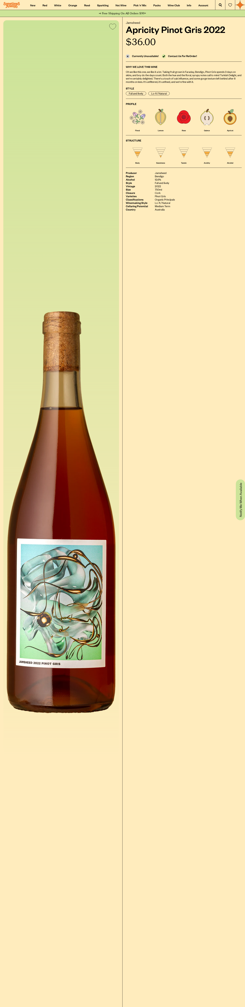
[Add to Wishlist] (112, 27)
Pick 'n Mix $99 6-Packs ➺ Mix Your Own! (122, 13)
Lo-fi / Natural (159, 93)
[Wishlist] (230, 5)
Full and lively (136, 93)
